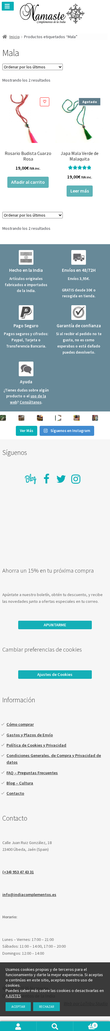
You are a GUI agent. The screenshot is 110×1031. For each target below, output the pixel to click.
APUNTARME (55, 624)
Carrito (84, 1025)
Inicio (14, 36)
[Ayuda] (26, 369)
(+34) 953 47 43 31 (18, 872)
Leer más (79, 191)
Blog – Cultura (19, 783)
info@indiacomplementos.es (29, 894)
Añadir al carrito (28, 182)
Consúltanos (30, 402)
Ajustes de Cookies (54, 674)
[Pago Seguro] (26, 312)
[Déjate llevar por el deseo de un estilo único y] (95, 418)
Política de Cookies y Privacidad (36, 745)
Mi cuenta (18, 1026)
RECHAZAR (46, 1007)
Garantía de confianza (79, 325)
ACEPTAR (18, 1006)
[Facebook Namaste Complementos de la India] (46, 479)
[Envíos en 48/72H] (78, 257)
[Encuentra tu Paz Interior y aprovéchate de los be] (40, 418)
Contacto (15, 793)
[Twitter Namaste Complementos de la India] (61, 479)
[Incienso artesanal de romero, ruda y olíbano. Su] (3, 418)
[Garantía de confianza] (78, 312)
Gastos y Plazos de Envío (29, 735)
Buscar (55, 1026)
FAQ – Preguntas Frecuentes (32, 772)
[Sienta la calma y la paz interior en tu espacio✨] (76, 418)
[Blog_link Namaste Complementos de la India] (31, 480)
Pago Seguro (25, 325)
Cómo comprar (20, 724)
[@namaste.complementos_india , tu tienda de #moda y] (58, 418)
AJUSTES (13, 995)
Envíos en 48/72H (79, 270)
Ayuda (26, 381)
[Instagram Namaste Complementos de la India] (76, 479)
